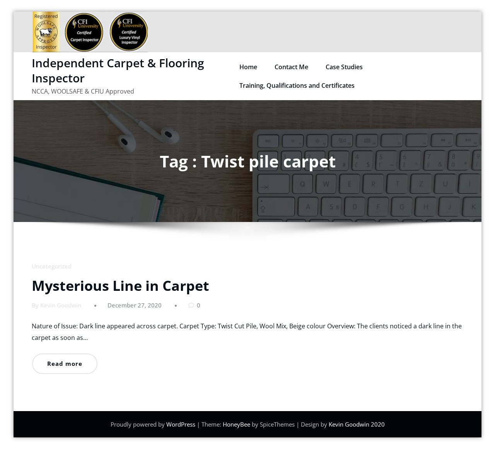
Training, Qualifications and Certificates (297, 85)
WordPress (180, 424)
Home (248, 67)
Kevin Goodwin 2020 (357, 424)
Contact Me (291, 67)
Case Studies (344, 67)
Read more (64, 363)
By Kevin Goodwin (56, 305)
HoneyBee (236, 424)
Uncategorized (52, 266)
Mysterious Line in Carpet (120, 285)
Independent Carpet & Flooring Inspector (118, 70)
